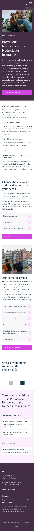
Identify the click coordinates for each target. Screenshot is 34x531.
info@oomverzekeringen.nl (10, 478)
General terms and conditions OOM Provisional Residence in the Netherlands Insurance (15, 424)
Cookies (17, 526)
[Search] (26, 4)
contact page (11, 489)
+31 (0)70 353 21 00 (15, 482)
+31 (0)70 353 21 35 (15, 509)
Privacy (19, 522)
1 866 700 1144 (14, 511)
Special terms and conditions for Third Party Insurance (15, 433)
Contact (12, 522)
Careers (5, 522)
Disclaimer (27, 522)
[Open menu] (30, 3)
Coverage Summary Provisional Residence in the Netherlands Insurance (16, 451)
